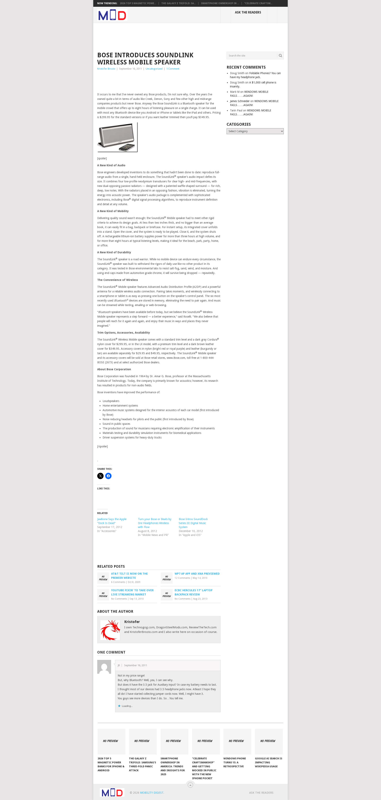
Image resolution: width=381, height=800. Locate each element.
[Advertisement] (169, 37)
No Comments (119, 598)
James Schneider (240, 101)
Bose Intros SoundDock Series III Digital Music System (193, 523)
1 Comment (172, 68)
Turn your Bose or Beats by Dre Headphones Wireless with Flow (154, 523)
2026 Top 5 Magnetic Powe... (138, 3)
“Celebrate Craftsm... (258, 3)
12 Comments (182, 578)
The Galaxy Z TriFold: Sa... (178, 3)
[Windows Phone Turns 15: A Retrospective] (237, 742)
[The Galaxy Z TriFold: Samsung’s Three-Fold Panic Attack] (143, 742)
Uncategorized (154, 68)
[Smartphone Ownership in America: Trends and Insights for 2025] (174, 742)
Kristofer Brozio (106, 68)
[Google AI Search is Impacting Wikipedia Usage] (269, 742)
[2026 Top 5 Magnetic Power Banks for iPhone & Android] (111, 742)
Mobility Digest (151, 792)
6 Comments (118, 582)
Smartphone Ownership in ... (220, 3)
